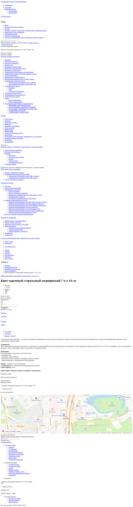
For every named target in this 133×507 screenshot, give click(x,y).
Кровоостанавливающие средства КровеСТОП (24, 209)
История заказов (14, 500)
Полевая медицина (11, 34)
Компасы (8, 124)
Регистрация (13, 13)
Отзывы (7, 253)
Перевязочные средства (12, 190)
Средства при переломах (13, 188)
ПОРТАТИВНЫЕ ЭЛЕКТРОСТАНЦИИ (22, 107)
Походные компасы (11, 75)
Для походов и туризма (16, 157)
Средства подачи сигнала (13, 93)
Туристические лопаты (12, 96)
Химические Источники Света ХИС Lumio (23, 178)
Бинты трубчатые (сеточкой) (18, 193)
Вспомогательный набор (13, 67)
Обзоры (7, 251)
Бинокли (8, 121)
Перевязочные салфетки (17, 197)
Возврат (23, 1)
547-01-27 (7, 44)
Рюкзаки (7, 154)
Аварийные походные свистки (15, 95)
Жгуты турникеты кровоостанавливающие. (19, 214)
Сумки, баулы (13, 161)
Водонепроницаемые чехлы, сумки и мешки (19, 79)
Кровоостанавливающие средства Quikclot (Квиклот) (26, 204)
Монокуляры (9, 131)
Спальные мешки (10, 164)
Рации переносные (15, 100)
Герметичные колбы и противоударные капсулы (21, 74)
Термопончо (9, 233)
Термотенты (9, 235)
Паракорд (8, 60)
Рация (7, 98)
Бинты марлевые (14, 191)
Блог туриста (9, 258)
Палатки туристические (13, 152)
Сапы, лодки (9, 241)
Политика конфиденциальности (19, 473)
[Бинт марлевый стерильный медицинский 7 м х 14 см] (19, 276)
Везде (6, 25)
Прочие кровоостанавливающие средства (22, 212)
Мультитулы (9, 65)
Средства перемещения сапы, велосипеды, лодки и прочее (24, 37)
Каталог (6, 55)
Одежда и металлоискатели (14, 133)
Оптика (7, 29)
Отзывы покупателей (16, 459)
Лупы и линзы (9, 128)
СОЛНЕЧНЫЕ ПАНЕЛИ (17, 110)
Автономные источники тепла (15, 81)
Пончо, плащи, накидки (13, 222)
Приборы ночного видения (14, 138)
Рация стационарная (15, 102)
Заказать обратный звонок (9, 46)
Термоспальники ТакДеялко (18, 231)
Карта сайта (12, 458)
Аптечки (8, 186)
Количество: (5, 299)
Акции (7, 250)
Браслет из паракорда (12, 63)
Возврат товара (14, 470)
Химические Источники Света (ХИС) (17, 174)
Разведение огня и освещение (14, 32)
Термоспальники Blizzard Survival (20, 228)
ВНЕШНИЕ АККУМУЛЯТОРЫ (19, 105)
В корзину (4, 307)
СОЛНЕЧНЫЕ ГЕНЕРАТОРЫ (19, 112)
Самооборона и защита (12, 86)
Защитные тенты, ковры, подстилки (17, 224)
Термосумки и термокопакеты (15, 77)
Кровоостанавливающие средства (16, 200)
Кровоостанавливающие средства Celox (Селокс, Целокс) (28, 202)
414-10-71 (33, 43)
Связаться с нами (14, 456)
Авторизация (13, 11)
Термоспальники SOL (16, 229)
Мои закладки (13, 502)
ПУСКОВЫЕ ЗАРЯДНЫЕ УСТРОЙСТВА (23, 109)
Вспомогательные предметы (14, 27)
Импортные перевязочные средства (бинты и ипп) (25, 195)
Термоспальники (10, 226)
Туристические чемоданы (13, 150)
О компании (5, 1)
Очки (10, 89)
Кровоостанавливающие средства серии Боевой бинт (26, 211)
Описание (8, 331)
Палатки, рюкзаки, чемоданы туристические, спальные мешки (25, 30)
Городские (12, 155)
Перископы (8, 135)
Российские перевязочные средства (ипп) (22, 198)
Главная (7, 265)
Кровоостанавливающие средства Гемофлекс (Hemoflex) (27, 205)
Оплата (11, 1)
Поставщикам (9, 255)
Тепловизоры (9, 142)
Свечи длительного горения (14, 179)
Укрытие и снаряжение (12, 36)
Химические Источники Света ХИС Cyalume (24, 176)
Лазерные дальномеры (12, 126)
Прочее (11, 159)
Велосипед (8, 243)
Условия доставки (14, 466)
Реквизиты (12, 475)
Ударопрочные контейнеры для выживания (19, 72)
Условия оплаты (10, 246)
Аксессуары (9, 119)
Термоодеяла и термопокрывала (15, 221)
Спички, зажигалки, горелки (14, 172)
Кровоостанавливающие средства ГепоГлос (23, 207)
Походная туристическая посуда (15, 68)
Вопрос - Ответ (10, 336)
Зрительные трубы (11, 122)
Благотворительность (16, 452)
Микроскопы (9, 129)
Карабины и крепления (12, 70)
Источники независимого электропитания (19, 103)
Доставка (18, 1)
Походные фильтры (11, 61)
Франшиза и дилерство (16, 454)
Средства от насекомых (16, 91)
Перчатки (12, 88)
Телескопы (8, 140)
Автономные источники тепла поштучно (22, 84)
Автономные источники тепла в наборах (22, 82)
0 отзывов (7, 287)
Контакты (8, 257)
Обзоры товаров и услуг (17, 471)
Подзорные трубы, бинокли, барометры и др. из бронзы (23, 136)
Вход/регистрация (15, 498)
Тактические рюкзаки (16, 162)
